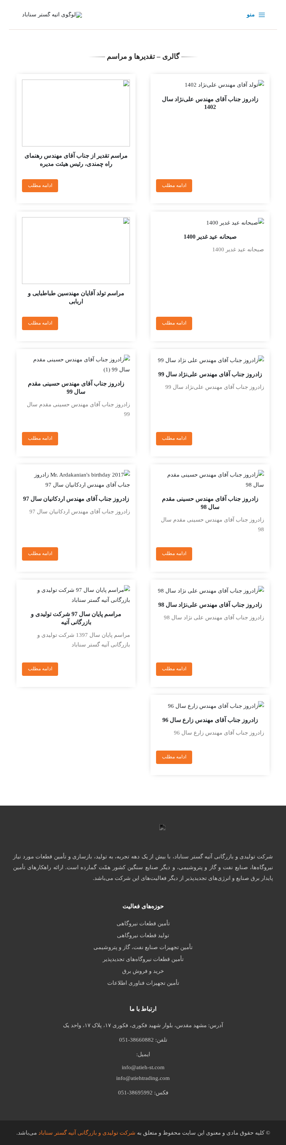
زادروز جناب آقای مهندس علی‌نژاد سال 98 (210, 604)
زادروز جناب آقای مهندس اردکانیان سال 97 (76, 499)
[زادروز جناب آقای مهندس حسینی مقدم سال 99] (76, 364)
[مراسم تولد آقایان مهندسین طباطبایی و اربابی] (76, 250)
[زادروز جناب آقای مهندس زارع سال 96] (210, 705)
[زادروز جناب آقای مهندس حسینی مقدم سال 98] (210, 480)
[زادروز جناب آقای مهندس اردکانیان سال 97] (76, 480)
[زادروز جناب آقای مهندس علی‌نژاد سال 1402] (210, 85)
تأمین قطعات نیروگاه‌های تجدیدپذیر (143, 959)
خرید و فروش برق (143, 971)
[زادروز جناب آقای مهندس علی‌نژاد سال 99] (210, 360)
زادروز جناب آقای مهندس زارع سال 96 (210, 720)
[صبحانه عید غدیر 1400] (210, 222)
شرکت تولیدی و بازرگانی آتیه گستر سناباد (87, 1133)
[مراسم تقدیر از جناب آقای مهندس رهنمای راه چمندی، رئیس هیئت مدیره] (76, 113)
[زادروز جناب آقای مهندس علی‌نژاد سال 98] (210, 590)
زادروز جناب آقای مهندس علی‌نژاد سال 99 (210, 374)
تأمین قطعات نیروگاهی (143, 923)
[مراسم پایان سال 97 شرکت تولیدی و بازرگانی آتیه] (76, 595)
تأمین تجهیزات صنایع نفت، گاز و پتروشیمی (143, 947)
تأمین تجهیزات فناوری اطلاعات (143, 983)
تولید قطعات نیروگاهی (143, 935)
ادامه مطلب (174, 185)
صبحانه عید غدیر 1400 (210, 236)
